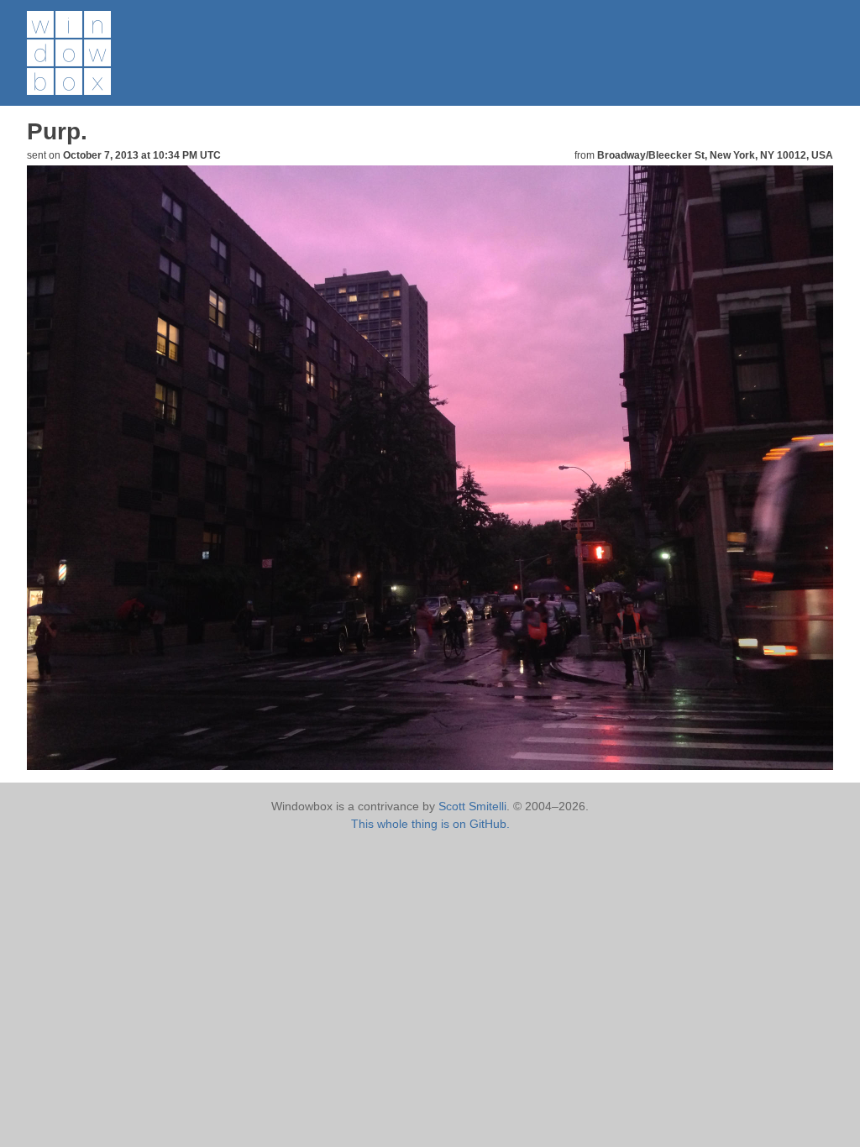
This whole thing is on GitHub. (430, 823)
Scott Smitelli (472, 806)
